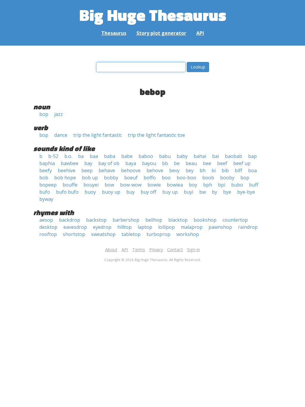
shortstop (74, 234)
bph (207, 184)
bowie (154, 184)
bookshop (205, 220)
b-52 (53, 156)
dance (60, 135)
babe (127, 156)
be (177, 163)
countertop (235, 220)
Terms (138, 249)
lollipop (166, 227)
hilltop (124, 227)
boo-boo (186, 177)
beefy (45, 170)
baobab (233, 156)
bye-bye (246, 192)
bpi (221, 184)
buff (253, 184)
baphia (47, 163)
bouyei (91, 184)
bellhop (153, 220)
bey (190, 170)
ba (81, 156)
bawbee (69, 163)
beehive (66, 170)
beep (87, 170)
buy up (170, 192)
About (111, 249)
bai (215, 156)
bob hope (65, 177)
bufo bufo (67, 192)
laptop (145, 227)
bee (207, 163)
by (214, 192)
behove (155, 170)
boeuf (131, 177)
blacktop (178, 220)
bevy (174, 170)
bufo (44, 192)
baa (94, 156)
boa (252, 170)
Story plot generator (161, 33)
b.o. (68, 156)
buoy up (111, 192)
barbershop (126, 220)
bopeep (48, 184)
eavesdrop (75, 227)
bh (203, 170)
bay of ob (108, 163)
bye (227, 192)
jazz (58, 114)
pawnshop (220, 227)
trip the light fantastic (97, 135)
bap (252, 156)
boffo (150, 177)
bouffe (70, 184)
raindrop (248, 227)
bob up (90, 177)
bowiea (175, 184)
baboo (146, 156)
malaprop (192, 227)
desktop (48, 227)
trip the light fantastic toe (156, 135)
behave (107, 170)
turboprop (158, 234)
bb (165, 163)
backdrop (69, 220)
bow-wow (130, 184)
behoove (131, 170)
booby (227, 177)
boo (166, 177)
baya (130, 163)
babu (165, 156)
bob (43, 177)
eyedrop (102, 227)
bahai (200, 156)
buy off (148, 192)
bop (43, 114)
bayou (149, 163)
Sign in (193, 249)
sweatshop (103, 234)
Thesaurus (113, 33)
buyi (188, 192)
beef (222, 163)
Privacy (156, 249)
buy (130, 192)
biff (238, 170)
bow (109, 184)
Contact (175, 249)
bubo (237, 184)
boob (208, 177)
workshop (187, 234)
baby (182, 156)
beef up (241, 163)
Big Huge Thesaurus (152, 14)
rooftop (48, 234)
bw (202, 192)
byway (46, 199)
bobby (111, 177)
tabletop (131, 234)
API (200, 33)
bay (88, 163)
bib (225, 170)
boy (193, 184)
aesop (46, 220)
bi (213, 170)
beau (191, 163)
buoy (90, 192)
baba (109, 156)
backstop (96, 220)
